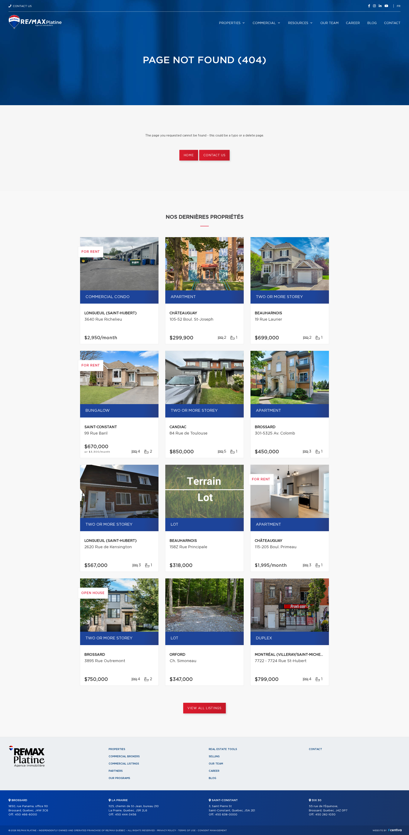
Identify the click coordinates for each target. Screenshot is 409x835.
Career (353, 23)
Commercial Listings (124, 763)
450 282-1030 (325, 814)
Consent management (212, 830)
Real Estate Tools (223, 749)
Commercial (264, 23)
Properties (230, 23)
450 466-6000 (26, 814)
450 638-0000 (226, 814)
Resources (298, 23)
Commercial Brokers (124, 756)
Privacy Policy (166, 830)
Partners (116, 771)
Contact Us (22, 6)
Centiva (395, 830)
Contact (392, 23)
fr (398, 6)
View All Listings (204, 708)
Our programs (119, 778)
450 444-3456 (125, 814)
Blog (372, 23)
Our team (329, 23)
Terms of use (187, 830)
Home (189, 155)
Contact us (214, 155)
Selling (214, 756)
